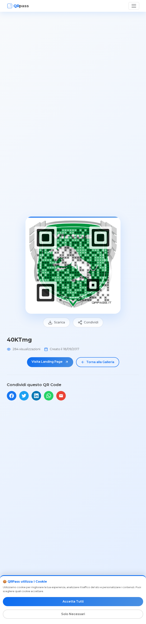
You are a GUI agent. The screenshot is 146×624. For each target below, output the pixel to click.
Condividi (91, 322)
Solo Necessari (73, 614)
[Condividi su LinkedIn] (36, 395)
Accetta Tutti (73, 601)
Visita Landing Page (47, 361)
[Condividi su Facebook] (11, 395)
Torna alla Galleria (100, 362)
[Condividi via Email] (61, 395)
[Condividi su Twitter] (24, 395)
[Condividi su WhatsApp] (48, 395)
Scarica (59, 322)
